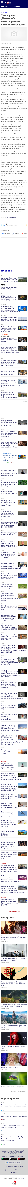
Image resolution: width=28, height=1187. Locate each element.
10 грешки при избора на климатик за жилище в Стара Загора (13, 959)
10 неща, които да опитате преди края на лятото (13, 1026)
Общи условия (21, 1178)
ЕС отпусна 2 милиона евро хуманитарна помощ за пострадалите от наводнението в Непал (10, 349)
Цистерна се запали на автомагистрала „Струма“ (9, 751)
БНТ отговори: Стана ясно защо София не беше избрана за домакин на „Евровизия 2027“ (11, 879)
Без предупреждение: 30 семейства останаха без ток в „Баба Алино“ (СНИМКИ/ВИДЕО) (9, 524)
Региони (17, 6)
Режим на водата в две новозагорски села (9, 533)
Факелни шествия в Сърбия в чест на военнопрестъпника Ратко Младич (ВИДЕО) (8, 544)
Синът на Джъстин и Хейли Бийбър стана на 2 (14, 1116)
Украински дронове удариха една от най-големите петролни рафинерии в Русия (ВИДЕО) (10, 727)
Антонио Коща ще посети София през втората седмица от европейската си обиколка (10, 309)
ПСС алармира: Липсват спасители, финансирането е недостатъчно (9, 717)
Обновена (3, 761)
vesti (4, 1131)
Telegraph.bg (13, 1153)
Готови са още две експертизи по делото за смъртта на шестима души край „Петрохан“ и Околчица (13, 889)
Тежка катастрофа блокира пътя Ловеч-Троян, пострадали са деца (8, 706)
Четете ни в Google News (14, 1162)
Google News (7, 233)
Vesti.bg (15, 1152)
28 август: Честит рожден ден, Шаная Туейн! (13, 1047)
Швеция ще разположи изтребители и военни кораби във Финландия (9, 319)
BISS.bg (10, 1151)
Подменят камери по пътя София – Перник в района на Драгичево (9, 814)
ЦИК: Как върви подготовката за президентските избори (9, 805)
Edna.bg (11, 1152)
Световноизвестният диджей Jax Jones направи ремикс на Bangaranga (8, 845)
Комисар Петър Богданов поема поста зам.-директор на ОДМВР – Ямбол (8, 503)
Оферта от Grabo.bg (5, 453)
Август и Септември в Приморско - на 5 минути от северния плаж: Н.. (9, 459)
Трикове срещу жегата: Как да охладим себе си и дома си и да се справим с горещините (14, 1106)
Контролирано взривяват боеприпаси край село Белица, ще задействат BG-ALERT (9, 787)
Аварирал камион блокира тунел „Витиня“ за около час (9, 493)
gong (4, 1144)
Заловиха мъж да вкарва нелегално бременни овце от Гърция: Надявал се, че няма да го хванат (12, 597)
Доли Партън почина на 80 (9, 1067)
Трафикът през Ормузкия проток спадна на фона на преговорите (7, 514)
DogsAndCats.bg (20, 1150)
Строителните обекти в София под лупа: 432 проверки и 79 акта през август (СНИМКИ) (9, 363)
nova (4, 1110)
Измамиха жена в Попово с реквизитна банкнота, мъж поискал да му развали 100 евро (9, 617)
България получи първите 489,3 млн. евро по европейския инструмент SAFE (9, 423)
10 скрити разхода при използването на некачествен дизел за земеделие (14, 1005)
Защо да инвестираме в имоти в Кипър (9, 288)
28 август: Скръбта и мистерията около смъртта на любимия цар (12, 1126)
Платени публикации (18, 1166)
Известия (15, 1172)
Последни (4, 6)
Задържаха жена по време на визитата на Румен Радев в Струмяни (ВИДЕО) (9, 902)
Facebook (17, 233)
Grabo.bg (22, 1151)
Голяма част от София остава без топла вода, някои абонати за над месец (8, 766)
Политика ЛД (20, 1170)
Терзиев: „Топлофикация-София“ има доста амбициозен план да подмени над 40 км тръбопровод (10, 673)
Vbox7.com (8, 1150)
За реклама (10, 1166)
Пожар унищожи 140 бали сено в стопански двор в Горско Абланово (9, 637)
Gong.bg (14, 1150)
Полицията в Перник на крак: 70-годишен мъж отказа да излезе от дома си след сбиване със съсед (12, 695)
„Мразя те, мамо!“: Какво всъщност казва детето (9, 339)
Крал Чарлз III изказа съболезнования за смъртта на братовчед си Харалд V (8, 685)
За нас (5, 1166)
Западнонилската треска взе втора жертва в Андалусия (8, 586)
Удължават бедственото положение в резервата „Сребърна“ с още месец (9, 279)
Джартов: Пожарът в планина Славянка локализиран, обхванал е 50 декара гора (9, 472)
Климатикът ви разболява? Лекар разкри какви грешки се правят (8, 823)
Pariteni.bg (6, 1152)
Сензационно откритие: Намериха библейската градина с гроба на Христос (9, 855)
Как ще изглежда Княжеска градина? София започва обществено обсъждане (9, 395)
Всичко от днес (14, 911)
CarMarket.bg (5, 1151)
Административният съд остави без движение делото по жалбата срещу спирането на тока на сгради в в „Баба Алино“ (14, 661)
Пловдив (6, 270)
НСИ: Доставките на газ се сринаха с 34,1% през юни (9, 607)
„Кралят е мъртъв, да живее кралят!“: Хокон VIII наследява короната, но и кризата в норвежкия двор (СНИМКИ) (13, 649)
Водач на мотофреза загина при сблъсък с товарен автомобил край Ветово (8, 329)
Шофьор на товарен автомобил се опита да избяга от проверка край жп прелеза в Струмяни (11, 383)
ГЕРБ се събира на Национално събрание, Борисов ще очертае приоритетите (9, 576)
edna (4, 1119)
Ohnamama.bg (16, 1151)
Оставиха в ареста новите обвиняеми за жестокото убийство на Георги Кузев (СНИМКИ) (9, 868)
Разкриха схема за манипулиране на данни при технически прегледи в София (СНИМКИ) (11, 565)
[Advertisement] (14, 252)
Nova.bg (20, 1152)
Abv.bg (3, 1150)
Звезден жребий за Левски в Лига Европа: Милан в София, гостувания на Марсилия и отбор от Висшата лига (13, 1138)
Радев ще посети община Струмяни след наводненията (9, 797)
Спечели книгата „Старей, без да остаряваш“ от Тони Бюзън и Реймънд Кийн (13, 983)
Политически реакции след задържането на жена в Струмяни (8, 372)
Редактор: (4, 217)
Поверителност (10, 1170)
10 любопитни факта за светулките (12, 1087)
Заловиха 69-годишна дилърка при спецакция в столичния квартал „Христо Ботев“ (9, 444)
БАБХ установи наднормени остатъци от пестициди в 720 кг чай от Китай (8, 298)
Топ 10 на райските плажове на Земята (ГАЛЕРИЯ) (7, 833)
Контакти (11, 1167)
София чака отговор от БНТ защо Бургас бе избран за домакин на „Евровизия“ (9, 555)
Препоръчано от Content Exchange (18, 1091)
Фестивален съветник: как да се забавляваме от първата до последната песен (13, 937)
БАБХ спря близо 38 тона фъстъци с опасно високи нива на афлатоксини (9, 434)
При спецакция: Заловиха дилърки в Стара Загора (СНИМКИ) (9, 627)
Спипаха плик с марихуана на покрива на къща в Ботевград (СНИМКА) (9, 483)
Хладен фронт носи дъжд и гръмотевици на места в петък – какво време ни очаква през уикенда (11, 776)
